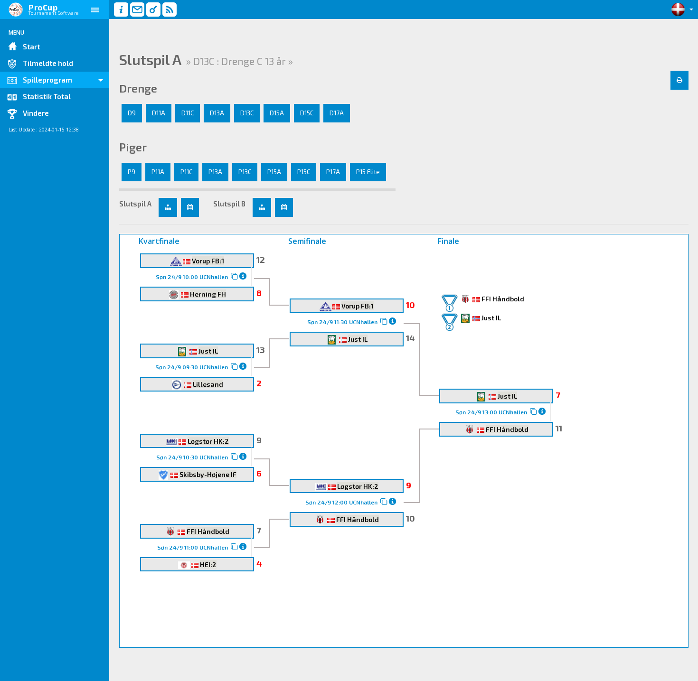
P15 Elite (368, 172)
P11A (157, 172)
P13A (215, 172)
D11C (187, 113)
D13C (247, 113)
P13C (244, 172)
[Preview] (679, 80)
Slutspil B (229, 203)
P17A (333, 172)
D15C (306, 113)
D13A (217, 113)
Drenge (138, 88)
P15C (303, 172)
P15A (274, 172)
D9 (132, 113)
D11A (158, 113)
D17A (337, 113)
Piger (133, 147)
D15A (277, 113)
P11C (186, 172)
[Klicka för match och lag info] (234, 276)
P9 (131, 172)
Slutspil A (135, 203)
